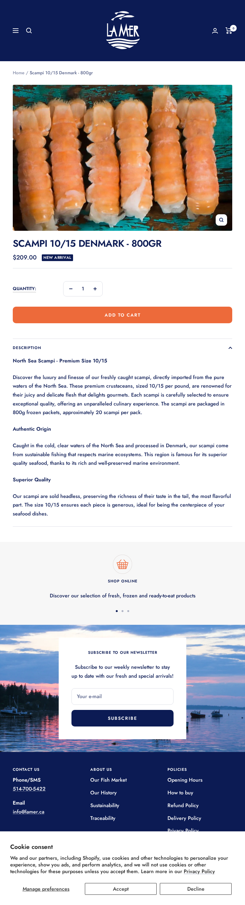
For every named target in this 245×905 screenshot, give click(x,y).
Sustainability (104, 805)
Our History (103, 792)
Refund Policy (183, 805)
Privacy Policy (199, 871)
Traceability (102, 818)
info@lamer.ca (28, 811)
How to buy (180, 792)
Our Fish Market (108, 780)
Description (27, 348)
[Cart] (229, 30)
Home (19, 72)
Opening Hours (185, 780)
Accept (121, 889)
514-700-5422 (29, 788)
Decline (195, 889)
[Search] (29, 30)
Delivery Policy (184, 818)
